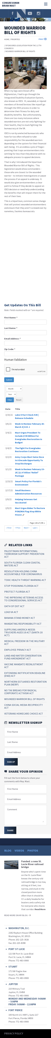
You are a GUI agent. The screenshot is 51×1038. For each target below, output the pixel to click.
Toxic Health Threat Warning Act (25, 580)
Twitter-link (21, 13)
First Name (12, 731)
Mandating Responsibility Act (23, 623)
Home (6, 39)
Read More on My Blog (16, 915)
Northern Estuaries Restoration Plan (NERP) (25, 683)
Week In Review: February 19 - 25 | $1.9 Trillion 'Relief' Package (30, 472)
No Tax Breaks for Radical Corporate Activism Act (20, 692)
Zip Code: (9, 349)
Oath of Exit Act (14, 606)
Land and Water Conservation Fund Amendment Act (23, 657)
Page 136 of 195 (37, 523)
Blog (7, 850)
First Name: (10, 317)
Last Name (12, 742)
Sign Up (11, 761)
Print (41, 39)
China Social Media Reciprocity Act (23, 706)
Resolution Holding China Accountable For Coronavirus (23, 573)
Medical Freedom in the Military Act (24, 642)
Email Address (14, 752)
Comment (12, 809)
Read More (40, 909)
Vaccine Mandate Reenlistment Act (23, 666)
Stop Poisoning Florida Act (21, 585)
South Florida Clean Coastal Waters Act (22, 564)
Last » (35, 527)
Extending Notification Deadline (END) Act (24, 674)
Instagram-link (38, 13)
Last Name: (10, 328)
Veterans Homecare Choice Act (23, 713)
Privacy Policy (13, 1033)
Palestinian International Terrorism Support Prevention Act (24, 553)
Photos (32, 850)
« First (8, 527)
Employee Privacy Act (17, 649)
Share (10, 830)
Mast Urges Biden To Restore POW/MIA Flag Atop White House (30, 511)
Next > (26, 527)
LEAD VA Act (11, 612)
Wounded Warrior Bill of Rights (20, 51)
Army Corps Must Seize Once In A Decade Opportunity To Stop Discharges (29, 460)
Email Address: (12, 338)
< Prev (17, 527)
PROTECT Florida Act (17, 591)
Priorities (15, 39)
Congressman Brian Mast (10, 4)
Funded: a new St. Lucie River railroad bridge (32, 864)
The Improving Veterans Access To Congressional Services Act (23, 599)
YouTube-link (30, 13)
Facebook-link (12, 13)
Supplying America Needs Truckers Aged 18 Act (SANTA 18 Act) (23, 632)
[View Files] (23, 514)
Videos (19, 850)
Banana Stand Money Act (19, 617)
